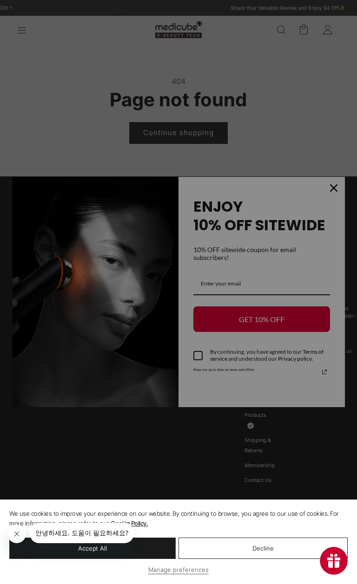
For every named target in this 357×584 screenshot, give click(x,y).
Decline (263, 548)
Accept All (92, 548)
